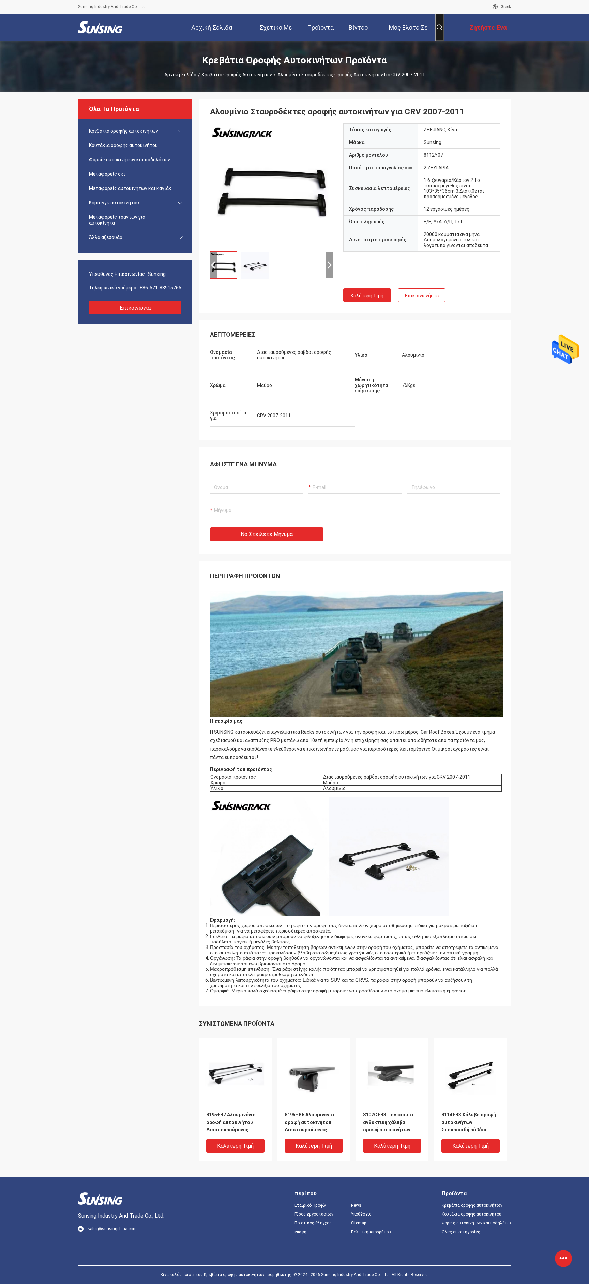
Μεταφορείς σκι (107, 174)
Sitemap (358, 1223)
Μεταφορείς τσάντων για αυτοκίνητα (117, 220)
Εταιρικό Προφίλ (310, 1205)
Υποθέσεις (361, 1214)
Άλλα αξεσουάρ (105, 237)
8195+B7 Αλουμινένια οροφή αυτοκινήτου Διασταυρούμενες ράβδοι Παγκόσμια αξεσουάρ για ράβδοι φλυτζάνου (231, 1122)
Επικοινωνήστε (422, 295)
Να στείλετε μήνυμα (267, 534)
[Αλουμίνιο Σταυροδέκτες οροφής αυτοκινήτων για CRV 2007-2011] (271, 184)
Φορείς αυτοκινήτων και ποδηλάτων (129, 159)
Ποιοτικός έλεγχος (313, 1223)
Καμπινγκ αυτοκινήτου (114, 202)
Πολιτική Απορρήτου (371, 1232)
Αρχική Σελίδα (180, 74)
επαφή (300, 1232)
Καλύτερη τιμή (367, 295)
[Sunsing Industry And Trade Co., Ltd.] (100, 27)
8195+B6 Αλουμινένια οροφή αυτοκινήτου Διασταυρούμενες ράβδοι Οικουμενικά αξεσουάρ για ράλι (309, 1122)
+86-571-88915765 (160, 288)
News (356, 1205)
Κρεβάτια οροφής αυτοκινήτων (237, 74)
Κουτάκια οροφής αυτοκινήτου (123, 145)
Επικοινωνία (135, 307)
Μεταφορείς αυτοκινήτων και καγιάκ (130, 188)
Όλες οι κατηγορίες (461, 1232)
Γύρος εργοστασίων (313, 1214)
